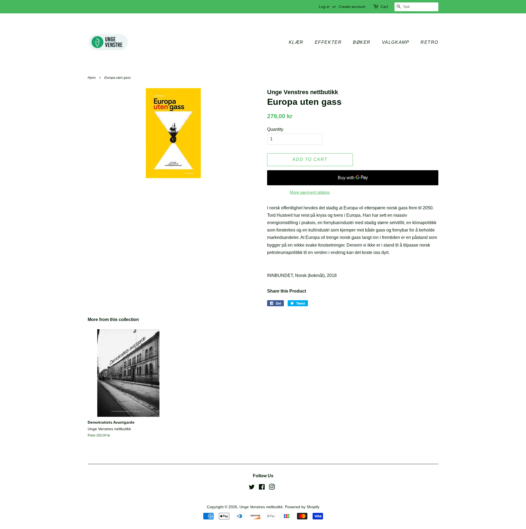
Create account (352, 6)
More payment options (310, 192)
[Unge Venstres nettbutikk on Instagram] (272, 488)
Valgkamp (396, 42)
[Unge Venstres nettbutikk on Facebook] (262, 488)
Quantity (275, 129)
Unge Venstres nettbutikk (261, 507)
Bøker (362, 42)
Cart (384, 6)
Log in (324, 6)
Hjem (92, 78)
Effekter (328, 42)
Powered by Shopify (302, 507)
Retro (429, 42)
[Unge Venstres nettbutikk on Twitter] (252, 488)
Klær (296, 42)
